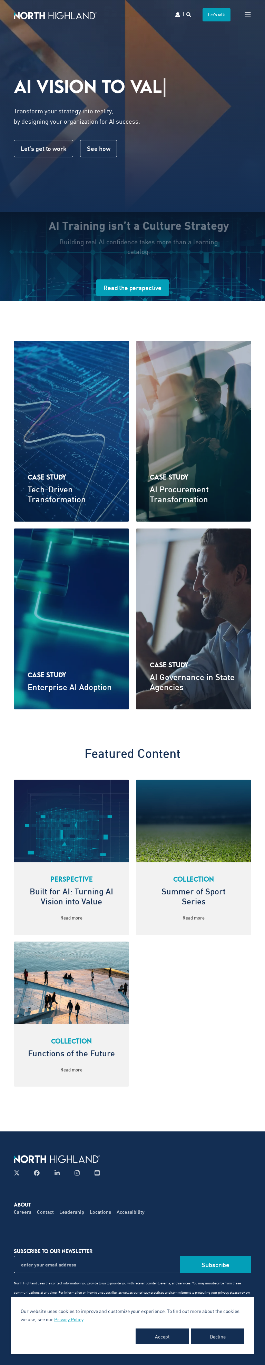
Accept (162, 1336)
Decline (218, 1336)
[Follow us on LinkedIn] (57, 1173)
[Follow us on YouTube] (95, 1173)
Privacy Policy (68, 1319)
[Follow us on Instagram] (77, 1173)
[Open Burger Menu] (248, 15)
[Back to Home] (55, 15)
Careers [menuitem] (22, 1212)
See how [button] (98, 148)
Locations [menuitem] (100, 1212)
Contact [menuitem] (45, 1212)
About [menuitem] (22, 1204)
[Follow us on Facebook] (37, 1173)
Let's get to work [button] (43, 148)
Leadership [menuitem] (71, 1212)
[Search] (189, 14)
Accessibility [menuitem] (131, 1212)
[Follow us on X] (19, 1173)
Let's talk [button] (216, 14)
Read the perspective (132, 287)
